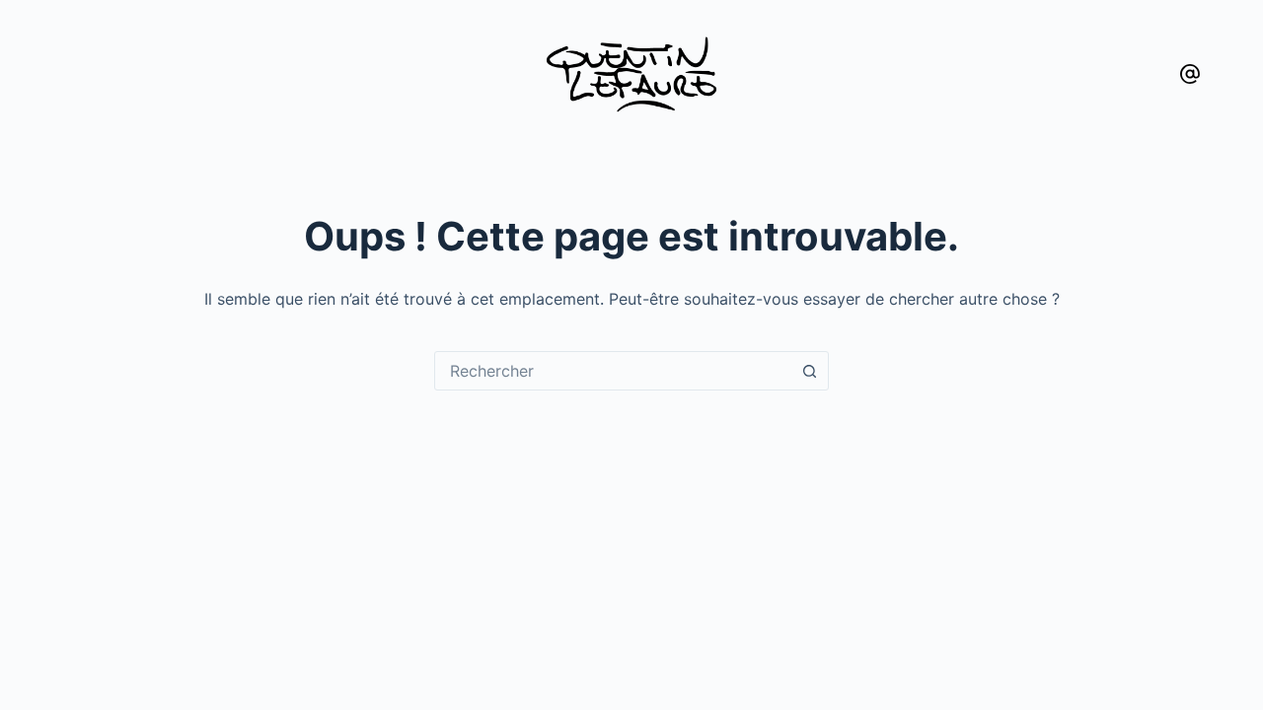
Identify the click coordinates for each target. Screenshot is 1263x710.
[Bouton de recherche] (809, 371)
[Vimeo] (1190, 74)
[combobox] (612, 370)
